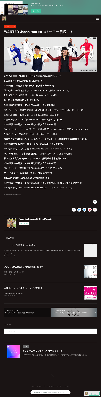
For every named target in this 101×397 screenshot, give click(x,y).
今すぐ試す (36, 11)
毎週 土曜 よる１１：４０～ (15, 272)
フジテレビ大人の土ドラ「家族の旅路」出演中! (23, 266)
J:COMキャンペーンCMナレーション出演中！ (23, 288)
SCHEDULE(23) (9, 195)
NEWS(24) (17, 195)
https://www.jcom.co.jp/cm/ (13, 293)
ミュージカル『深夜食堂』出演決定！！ (20, 245)
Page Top (50, 375)
